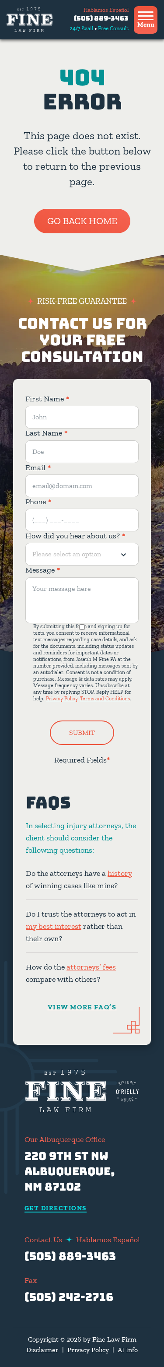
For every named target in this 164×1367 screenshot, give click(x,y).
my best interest (53, 926)
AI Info (128, 1350)
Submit (82, 732)
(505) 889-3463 (101, 18)
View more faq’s (82, 1007)
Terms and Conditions (105, 699)
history (120, 873)
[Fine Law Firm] (29, 19)
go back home (82, 221)
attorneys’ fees (91, 967)
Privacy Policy (61, 699)
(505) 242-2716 (68, 1297)
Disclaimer (42, 1350)
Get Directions (55, 1208)
